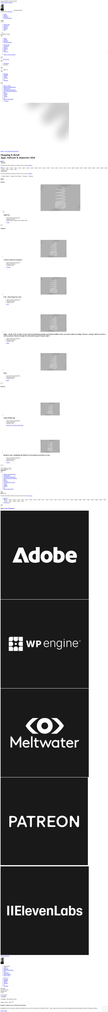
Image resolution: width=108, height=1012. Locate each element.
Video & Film (7, 88)
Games (5, 95)
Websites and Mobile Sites (10, 87)
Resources (6, 16)
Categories (6, 26)
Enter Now (9, 11)
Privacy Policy (7, 975)
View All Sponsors (9, 508)
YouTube (6, 77)
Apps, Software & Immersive (10, 91)
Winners (5, 15)
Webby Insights (7, 974)
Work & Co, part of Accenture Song (14, 425)
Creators (5, 96)
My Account (6, 59)
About (5, 14)
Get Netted (6, 972)
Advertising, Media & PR (9, 89)
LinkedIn (6, 75)
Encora (8, 462)
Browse (2, 151)
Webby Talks (7, 24)
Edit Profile (6, 63)
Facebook (6, 80)
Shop (7, 380)
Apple (7, 222)
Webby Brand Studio (8, 970)
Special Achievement (8, 99)
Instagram (6, 73)
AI (4, 97)
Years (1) (3, 162)
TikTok (5, 76)
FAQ (5, 971)
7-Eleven (8, 267)
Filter (7, 469)
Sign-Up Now (4, 1010)
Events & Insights (8, 18)
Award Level (3, 171)
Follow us (6, 51)
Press (5, 30)
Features (5, 27)
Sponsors (6, 28)
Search (6, 101)
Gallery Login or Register (6, 2)
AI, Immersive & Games (9, 482)
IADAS (5, 967)
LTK (7, 304)
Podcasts (6, 93)
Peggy (7, 343)
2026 (2, 161)
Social (5, 92)
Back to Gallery (7, 85)
